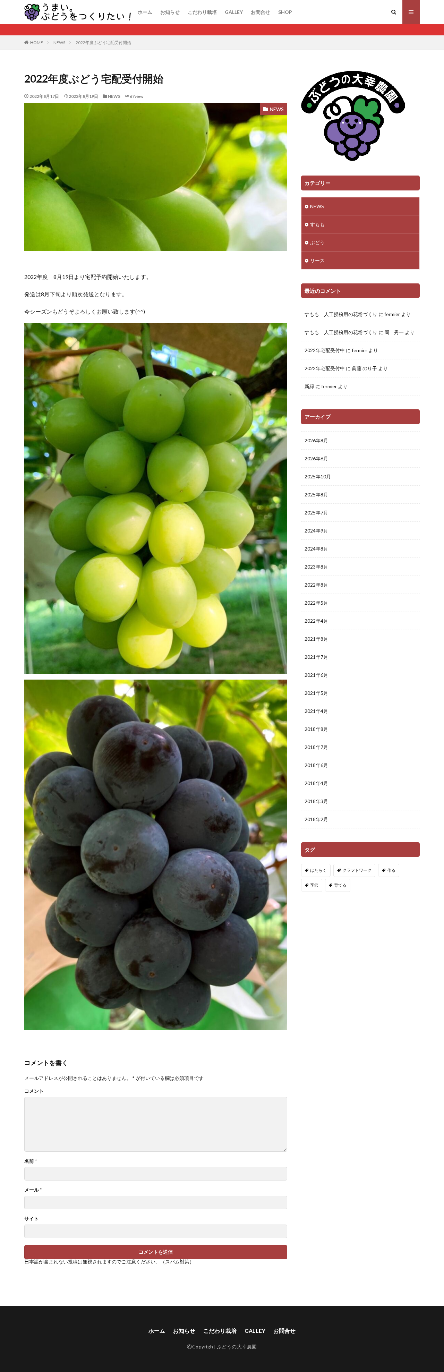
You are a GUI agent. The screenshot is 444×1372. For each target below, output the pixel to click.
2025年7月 (316, 512)
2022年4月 (316, 621)
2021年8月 (316, 639)
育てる (340, 885)
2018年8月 (316, 729)
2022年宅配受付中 (325, 350)
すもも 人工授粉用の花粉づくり (341, 314)
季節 (314, 885)
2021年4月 (316, 711)
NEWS (59, 42)
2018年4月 (316, 783)
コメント (34, 1091)
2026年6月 (316, 458)
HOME (36, 42)
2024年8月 (316, 549)
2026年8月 (316, 440)
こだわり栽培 (202, 12)
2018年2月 (316, 819)
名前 (30, 1161)
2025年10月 (318, 476)
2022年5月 (316, 603)
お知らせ (170, 12)
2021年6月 (316, 675)
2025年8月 (316, 494)
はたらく (318, 870)
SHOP (285, 12)
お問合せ (260, 12)
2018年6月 (316, 765)
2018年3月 (316, 801)
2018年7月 (316, 747)
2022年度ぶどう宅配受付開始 (103, 42)
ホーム (145, 12)
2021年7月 (316, 657)
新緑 (309, 386)
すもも (317, 224)
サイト (31, 1218)
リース (317, 260)
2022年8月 (316, 585)
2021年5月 (316, 693)
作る (391, 870)
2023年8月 (316, 567)
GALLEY (234, 12)
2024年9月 (316, 531)
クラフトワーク (357, 870)
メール (33, 1189)
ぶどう (317, 242)
